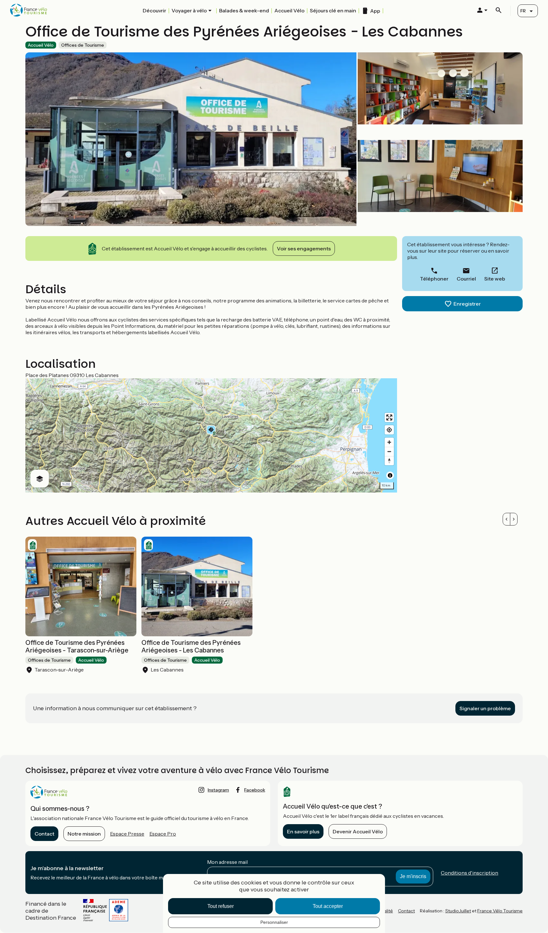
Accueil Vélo (289, 10)
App (375, 11)
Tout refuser (220, 906)
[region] (211, 435)
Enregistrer (467, 304)
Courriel (466, 278)
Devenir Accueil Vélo (358, 831)
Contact (44, 833)
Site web (494, 278)
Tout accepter (328, 906)
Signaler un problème (485, 708)
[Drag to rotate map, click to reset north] (389, 460)
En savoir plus (303, 831)
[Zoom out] (389, 451)
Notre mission (84, 833)
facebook (254, 790)
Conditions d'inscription (469, 873)
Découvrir (154, 10)
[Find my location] (389, 429)
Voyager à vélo (189, 10)
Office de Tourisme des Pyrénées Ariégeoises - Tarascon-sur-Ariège (76, 646)
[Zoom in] (389, 442)
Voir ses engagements (304, 248)
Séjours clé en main (333, 10)
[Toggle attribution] (390, 475)
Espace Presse (127, 833)
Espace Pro (162, 833)
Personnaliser (274, 922)
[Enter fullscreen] (389, 417)
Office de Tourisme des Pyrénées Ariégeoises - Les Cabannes (191, 646)
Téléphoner (434, 278)
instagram (218, 790)
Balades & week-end (244, 10)
